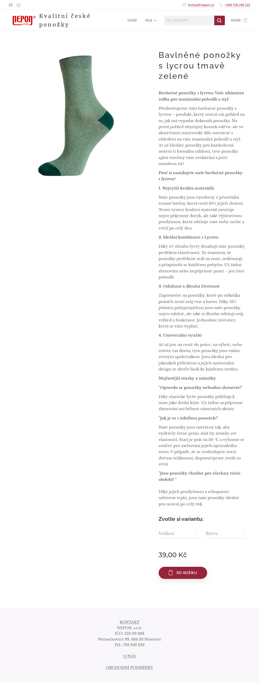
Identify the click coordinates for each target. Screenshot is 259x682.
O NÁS (129, 656)
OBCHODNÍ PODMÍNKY (129, 667)
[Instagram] (18, 5)
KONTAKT (130, 622)
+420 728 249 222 (237, 5)
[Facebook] (11, 5)
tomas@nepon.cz (201, 5)
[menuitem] (133, 20)
